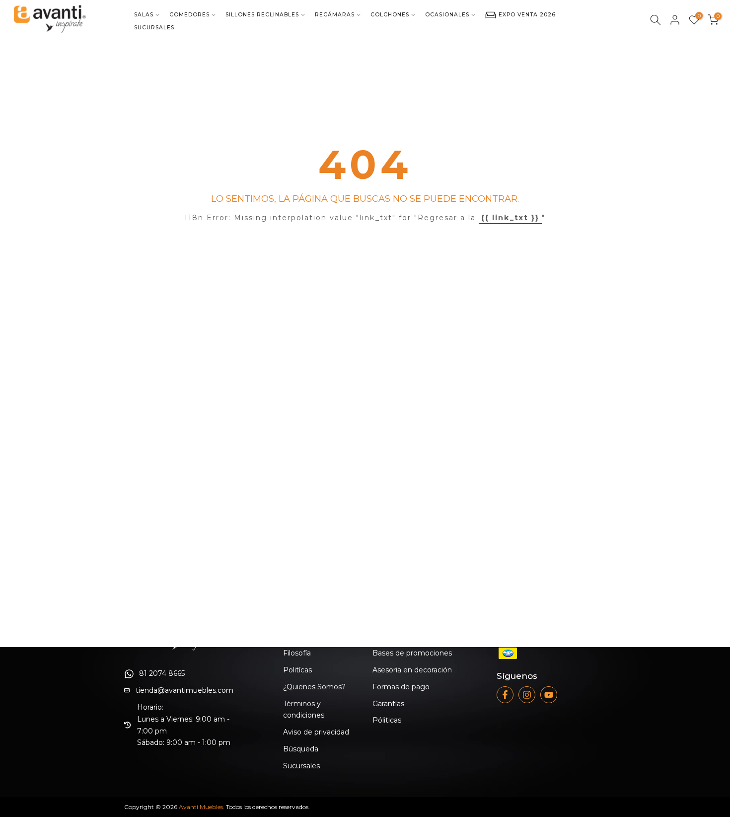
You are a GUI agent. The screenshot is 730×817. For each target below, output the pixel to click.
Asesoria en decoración (412, 669)
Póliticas (386, 720)
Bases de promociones (412, 653)
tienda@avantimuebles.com (184, 690)
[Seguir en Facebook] (505, 694)
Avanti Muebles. (201, 807)
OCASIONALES (447, 14)
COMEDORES (189, 14)
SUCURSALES (154, 27)
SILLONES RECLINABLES (262, 14)
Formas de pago (401, 686)
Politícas (297, 669)
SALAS (143, 14)
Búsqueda (300, 748)
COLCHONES (389, 14)
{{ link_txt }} (510, 217)
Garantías (388, 703)
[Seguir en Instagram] (526, 694)
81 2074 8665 (162, 673)
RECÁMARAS (335, 14)
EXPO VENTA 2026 (527, 14)
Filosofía (297, 653)
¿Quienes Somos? (314, 686)
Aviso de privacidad (316, 732)
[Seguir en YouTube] (548, 694)
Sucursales (301, 765)
